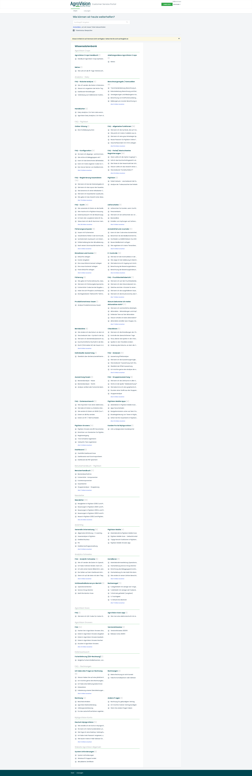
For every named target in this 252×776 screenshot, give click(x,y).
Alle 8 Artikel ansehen (84, 348)
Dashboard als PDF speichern (88, 460)
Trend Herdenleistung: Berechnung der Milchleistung (128, 88)
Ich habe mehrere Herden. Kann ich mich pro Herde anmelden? (99, 566)
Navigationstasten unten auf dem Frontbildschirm (128, 411)
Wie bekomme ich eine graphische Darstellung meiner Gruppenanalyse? (136, 387)
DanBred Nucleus (83, 540)
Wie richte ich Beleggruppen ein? (89, 157)
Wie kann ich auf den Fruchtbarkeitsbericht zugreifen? (129, 281)
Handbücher (81, 109)
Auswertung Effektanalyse (120, 356)
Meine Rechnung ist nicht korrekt (122, 675)
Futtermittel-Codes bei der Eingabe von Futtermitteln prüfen (99, 287)
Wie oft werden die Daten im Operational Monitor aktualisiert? (99, 563)
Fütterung (80, 277)
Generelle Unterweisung (86, 529)
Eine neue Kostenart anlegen (88, 266)
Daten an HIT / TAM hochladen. (88, 418)
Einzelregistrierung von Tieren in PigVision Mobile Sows (129, 415)
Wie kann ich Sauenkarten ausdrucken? (91, 194)
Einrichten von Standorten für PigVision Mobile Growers (96, 432)
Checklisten (114, 329)
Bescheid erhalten (84, 702)
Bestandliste (115, 218)
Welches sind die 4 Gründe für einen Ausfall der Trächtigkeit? (132, 287)
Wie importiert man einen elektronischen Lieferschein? (96, 405)
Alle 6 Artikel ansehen (117, 104)
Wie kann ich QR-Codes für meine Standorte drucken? (96, 616)
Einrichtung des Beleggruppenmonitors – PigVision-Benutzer (131, 569)
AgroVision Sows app (117, 613)
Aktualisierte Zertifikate (86, 762)
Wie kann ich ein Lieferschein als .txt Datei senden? (128, 215)
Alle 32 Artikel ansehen (118, 273)
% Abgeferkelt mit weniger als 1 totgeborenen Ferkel (128, 587)
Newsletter (79, 495)
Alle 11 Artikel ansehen (117, 224)
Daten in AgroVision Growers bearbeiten (91, 637)
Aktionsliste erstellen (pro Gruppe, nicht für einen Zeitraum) (131, 321)
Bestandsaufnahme (84, 474)
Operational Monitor (85, 587)
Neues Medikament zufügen (120, 242)
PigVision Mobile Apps (118, 401)
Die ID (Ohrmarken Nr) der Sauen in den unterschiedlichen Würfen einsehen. (104, 345)
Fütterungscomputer (84, 229)
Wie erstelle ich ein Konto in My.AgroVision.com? (94, 726)
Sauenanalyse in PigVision (86, 536)
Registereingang (83, 436)
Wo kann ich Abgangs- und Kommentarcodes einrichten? (98, 154)
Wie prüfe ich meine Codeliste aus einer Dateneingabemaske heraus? (135, 133)
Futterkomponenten (85, 481)
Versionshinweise (116, 627)
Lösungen (87, 11)
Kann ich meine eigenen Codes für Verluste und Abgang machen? (101, 164)
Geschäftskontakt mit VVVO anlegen (123, 143)
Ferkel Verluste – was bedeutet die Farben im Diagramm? (130, 181)
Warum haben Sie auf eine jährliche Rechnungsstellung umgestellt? (101, 677)
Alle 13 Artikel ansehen (85, 742)
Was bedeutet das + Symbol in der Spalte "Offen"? (95, 335)
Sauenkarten (82, 484)
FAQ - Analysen (115, 353)
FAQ (77, 613)
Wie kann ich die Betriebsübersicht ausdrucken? (94, 339)
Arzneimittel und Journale (120, 229)
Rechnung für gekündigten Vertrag (123, 702)
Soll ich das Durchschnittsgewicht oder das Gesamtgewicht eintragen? (135, 160)
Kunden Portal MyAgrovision (120, 425)
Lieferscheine (114, 205)
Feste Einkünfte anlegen (86, 270)
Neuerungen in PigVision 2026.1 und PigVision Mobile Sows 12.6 (98, 507)
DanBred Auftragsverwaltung (88, 546)
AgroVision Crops (82, 50)
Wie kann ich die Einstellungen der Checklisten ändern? (130, 332)
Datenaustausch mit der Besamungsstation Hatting (95, 215)
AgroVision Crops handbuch (87, 55)
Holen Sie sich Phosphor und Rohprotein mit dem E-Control (98, 291)
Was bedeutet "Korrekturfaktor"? (122, 170)
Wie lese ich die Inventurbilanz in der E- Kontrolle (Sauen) (130, 257)
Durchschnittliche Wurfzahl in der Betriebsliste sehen (96, 342)
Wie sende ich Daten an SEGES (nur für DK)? (93, 411)
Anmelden (77, 27)
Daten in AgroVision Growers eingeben (91, 634)
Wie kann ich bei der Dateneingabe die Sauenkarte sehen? (98, 184)
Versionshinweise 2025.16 (119, 631)
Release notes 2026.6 (118, 634)
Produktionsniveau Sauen (86, 301)
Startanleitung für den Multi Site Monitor (124, 572)
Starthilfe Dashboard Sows (87, 453)
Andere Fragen (115, 698)
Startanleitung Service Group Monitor (123, 566)
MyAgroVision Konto (83, 717)
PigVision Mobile (115, 529)
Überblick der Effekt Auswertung (121, 366)
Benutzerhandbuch (84, 470)
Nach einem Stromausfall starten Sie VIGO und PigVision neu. (99, 245)
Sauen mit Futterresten (86, 232)
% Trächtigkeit (115, 596)
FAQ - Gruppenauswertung (120, 377)
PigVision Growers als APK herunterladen (91, 429)
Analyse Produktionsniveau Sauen (89, 305)
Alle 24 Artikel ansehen (85, 647)
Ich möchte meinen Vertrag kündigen (124, 705)
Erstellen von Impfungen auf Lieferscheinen (126, 221)
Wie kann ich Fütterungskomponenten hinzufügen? (95, 284)
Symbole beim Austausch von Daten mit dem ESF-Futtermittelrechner (102, 239)
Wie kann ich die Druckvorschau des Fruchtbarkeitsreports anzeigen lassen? (137, 294)
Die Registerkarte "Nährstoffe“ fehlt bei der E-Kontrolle (96, 294)
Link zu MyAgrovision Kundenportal (122, 429)
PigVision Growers (84, 425)
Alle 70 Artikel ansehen (85, 200)
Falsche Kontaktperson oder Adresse (123, 678)
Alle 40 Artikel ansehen (118, 421)
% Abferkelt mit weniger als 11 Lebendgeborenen (127, 590)
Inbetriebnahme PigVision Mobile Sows (124, 533)
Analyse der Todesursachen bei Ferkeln (124, 184)
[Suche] (127, 22)
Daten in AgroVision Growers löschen (90, 640)
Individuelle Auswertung (85, 353)
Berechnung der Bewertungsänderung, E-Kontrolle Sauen (130, 266)
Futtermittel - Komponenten (88, 477)
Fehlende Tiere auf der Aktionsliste (122, 314)
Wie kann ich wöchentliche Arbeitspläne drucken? (128, 308)
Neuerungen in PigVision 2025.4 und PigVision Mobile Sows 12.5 (99, 510)
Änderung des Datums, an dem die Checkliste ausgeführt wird (132, 345)
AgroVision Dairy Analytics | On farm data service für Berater (98, 116)
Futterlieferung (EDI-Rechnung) (88, 656)
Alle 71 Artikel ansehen (118, 603)
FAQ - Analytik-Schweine (86, 559)
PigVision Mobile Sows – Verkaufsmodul (124, 536)
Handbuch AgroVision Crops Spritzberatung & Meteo (96, 59)
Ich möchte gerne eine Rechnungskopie (91, 681)
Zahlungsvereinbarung (85, 708)
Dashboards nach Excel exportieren (90, 457)
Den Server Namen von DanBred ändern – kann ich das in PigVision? (101, 167)
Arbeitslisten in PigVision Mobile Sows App (125, 405)
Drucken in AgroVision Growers (88, 644)
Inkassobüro (82, 687)
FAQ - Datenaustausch (85, 401)
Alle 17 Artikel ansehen (118, 324)
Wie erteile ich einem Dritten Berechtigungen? (127, 576)
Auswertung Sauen (83, 377)
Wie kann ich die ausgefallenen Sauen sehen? (126, 291)
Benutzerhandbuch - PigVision (88, 466)
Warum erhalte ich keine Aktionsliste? (123, 318)
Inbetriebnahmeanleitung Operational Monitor (126, 563)
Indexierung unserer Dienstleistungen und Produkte (95, 690)
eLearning (79, 525)
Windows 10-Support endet (87, 758)
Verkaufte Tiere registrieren (87, 442)
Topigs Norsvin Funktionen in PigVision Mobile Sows (128, 540)
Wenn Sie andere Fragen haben (121, 708)
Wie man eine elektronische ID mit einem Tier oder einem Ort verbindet (135, 616)
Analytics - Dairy (82, 77)
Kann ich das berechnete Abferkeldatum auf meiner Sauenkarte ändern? (103, 161)
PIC (79, 543)
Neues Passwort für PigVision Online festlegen (126, 140)
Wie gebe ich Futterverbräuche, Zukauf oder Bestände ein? (98, 281)
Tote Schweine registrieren (87, 439)
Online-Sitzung (82, 126)
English (123, 39)
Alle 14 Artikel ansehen (85, 445)
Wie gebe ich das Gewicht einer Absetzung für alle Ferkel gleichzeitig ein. (103, 197)
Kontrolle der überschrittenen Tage (123, 335)
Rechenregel (114, 583)
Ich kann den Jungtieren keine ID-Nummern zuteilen (96, 218)
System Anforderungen (85, 751)
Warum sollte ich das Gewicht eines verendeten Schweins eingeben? (134, 167)
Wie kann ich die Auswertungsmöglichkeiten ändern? (129, 360)
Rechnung (80, 698)
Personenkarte (116, 211)
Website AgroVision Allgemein (88, 747)
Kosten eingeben (83, 260)
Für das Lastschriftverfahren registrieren (91, 711)
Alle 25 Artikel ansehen (85, 520)
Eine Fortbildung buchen (86, 130)
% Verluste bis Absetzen (119, 600)
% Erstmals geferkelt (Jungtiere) (122, 593)
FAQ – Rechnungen (83, 666)
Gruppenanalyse (116, 394)
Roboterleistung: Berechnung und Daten (124, 91)
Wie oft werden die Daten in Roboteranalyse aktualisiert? (97, 85)
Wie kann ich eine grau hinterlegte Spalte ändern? (128, 136)
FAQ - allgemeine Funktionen (121, 126)
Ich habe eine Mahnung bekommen (90, 684)
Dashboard (80, 450)
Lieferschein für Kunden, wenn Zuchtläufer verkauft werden (131, 208)
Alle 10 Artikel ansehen (118, 249)
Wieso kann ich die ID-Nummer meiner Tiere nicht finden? (98, 221)
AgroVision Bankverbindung (87, 705)
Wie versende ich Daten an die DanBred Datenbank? (96, 208)
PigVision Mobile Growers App (120, 543)
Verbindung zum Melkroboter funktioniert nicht (94, 95)
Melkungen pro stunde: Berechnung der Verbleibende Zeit (130, 101)
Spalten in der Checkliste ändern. (122, 342)
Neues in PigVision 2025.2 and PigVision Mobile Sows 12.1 (96, 516)
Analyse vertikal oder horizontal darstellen (92, 387)
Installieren (113, 559)
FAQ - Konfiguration (84, 150)
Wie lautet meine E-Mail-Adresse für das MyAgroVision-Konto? (99, 739)
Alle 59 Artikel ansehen (118, 146)
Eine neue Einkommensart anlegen (90, 263)
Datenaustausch (82, 652)
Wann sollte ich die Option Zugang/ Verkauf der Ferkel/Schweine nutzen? (136, 157)
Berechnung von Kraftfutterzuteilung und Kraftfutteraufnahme (132, 98)
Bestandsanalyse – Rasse (86, 381)
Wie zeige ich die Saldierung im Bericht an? (125, 260)
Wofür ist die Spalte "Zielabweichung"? (124, 384)
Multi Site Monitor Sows (85, 593)
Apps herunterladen (117, 408)
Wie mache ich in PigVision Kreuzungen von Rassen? (96, 211)
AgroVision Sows (82, 608)
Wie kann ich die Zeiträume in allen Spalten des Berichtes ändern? (133, 381)
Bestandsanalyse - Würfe (86, 384)
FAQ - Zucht (81, 205)
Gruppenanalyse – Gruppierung (88, 487)
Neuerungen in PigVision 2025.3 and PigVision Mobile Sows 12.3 (99, 513)
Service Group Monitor (85, 590)
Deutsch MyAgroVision (85, 722)
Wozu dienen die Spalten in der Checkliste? (125, 339)
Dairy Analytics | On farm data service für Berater (95, 112)
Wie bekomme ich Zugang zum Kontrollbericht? (127, 263)
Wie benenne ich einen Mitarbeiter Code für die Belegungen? (99, 191)
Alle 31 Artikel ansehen (85, 170)
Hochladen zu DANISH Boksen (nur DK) (124, 239)
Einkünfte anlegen (84, 257)
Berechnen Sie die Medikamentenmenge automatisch (129, 236)
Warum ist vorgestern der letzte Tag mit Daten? (94, 88)
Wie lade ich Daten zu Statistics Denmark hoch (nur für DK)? (98, 408)
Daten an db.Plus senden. (86, 415)
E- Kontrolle (114, 253)
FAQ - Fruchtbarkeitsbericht (120, 277)
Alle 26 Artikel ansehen (118, 173)
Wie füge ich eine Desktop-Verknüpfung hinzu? (94, 732)
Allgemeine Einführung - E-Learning (90, 533)
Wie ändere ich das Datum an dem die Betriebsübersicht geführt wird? (102, 332)
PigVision (112, 178)
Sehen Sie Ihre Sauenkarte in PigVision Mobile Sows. (128, 418)
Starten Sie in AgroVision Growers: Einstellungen (94, 631)
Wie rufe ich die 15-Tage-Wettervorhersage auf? (94, 71)
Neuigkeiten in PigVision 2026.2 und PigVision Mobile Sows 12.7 (98, 504)
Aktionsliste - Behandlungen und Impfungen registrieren (130, 311)
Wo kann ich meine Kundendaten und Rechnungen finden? (98, 729)
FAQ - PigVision (81, 121)
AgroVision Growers (83, 622)
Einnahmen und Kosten (85, 253)
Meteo (113, 62)
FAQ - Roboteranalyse (85, 81)
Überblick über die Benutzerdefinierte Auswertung (95, 356)
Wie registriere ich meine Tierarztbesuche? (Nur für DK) (130, 245)
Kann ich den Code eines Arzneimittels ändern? (127, 232)
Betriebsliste (81, 329)
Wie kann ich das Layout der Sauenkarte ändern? (94, 187)
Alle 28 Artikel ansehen (85, 224)
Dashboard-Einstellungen (86, 92)
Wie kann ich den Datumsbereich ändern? (125, 284)
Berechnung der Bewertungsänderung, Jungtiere (127, 270)
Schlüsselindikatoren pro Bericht (89, 583)
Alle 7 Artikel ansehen (117, 297)
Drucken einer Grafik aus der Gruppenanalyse (126, 390)
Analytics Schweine (83, 554)
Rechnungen (114, 671)
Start (75, 11)
